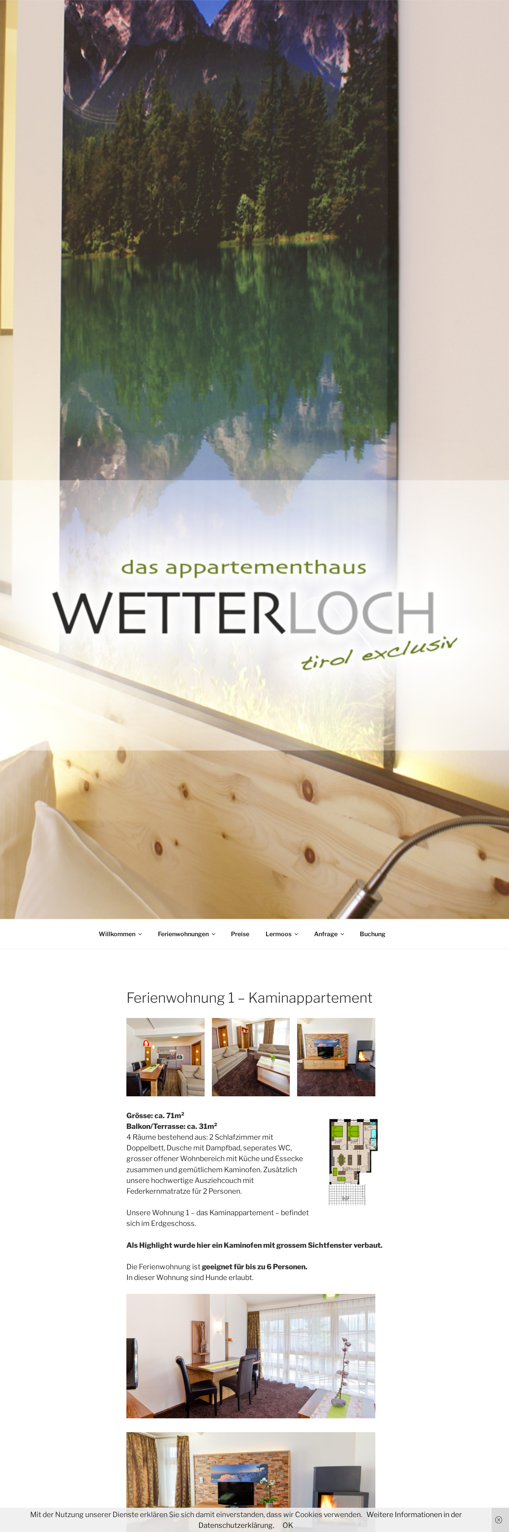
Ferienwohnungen (183, 934)
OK (288, 1525)
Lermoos (279, 934)
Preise (240, 934)
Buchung (372, 934)
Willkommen (117, 934)
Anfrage (326, 934)
